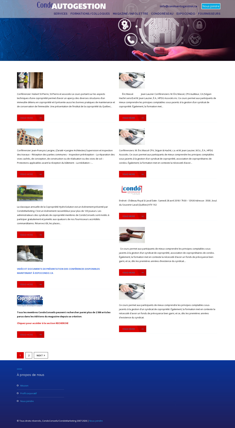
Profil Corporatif (28, 393)
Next (40, 355)
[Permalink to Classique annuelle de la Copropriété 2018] (30, 200)
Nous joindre (210, 6)
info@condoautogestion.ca (178, 6)
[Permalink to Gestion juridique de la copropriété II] (132, 242)
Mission (24, 385)
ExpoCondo (186, 13)
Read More (27, 118)
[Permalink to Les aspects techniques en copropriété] (30, 87)
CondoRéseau (162, 13)
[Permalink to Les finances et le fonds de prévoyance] (132, 87)
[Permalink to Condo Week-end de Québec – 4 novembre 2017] (30, 260)
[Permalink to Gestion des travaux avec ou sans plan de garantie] (30, 144)
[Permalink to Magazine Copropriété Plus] (30, 305)
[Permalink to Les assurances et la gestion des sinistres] (132, 194)
